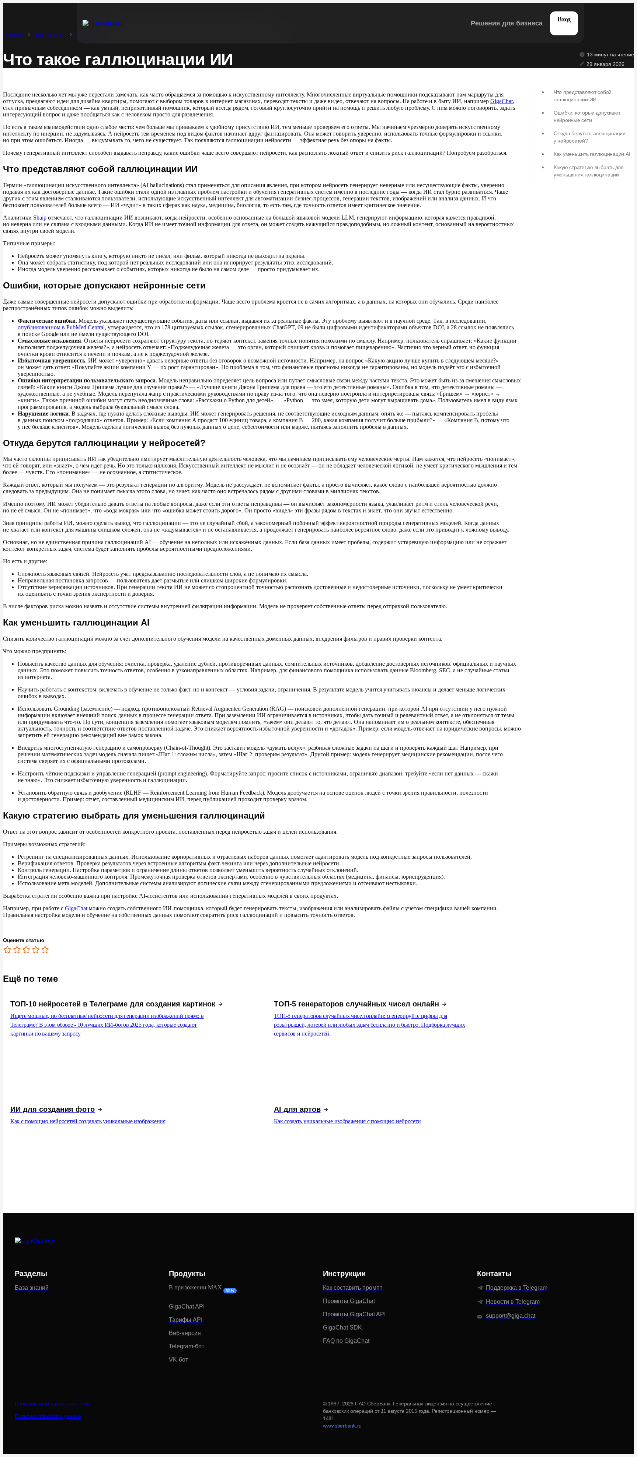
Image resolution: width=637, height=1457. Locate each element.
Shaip (39, 217)
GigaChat (501, 101)
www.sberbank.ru (342, 1426)
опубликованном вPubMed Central (61, 327)
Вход (564, 19)
